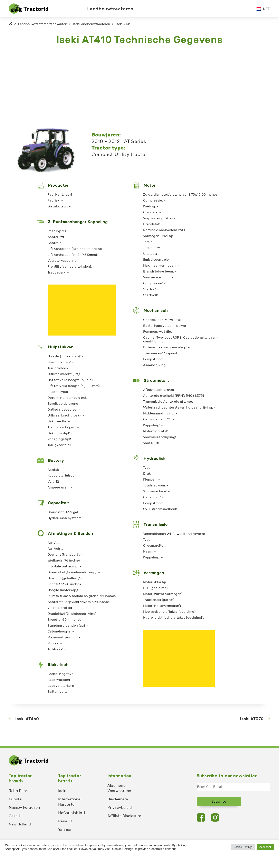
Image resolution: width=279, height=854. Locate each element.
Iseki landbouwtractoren (91, 24)
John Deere (19, 791)
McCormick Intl (71, 813)
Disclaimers (117, 799)
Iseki (62, 791)
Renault (65, 821)
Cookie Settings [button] (243, 846)
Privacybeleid (119, 807)
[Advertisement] (131, 86)
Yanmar (65, 829)
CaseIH (15, 816)
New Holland (20, 824)
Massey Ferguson (24, 807)
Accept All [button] (265, 846)
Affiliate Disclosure (124, 816)
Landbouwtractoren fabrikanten (42, 24)
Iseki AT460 (27, 718)
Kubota (15, 799)
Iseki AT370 (252, 718)
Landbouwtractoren (110, 9)
